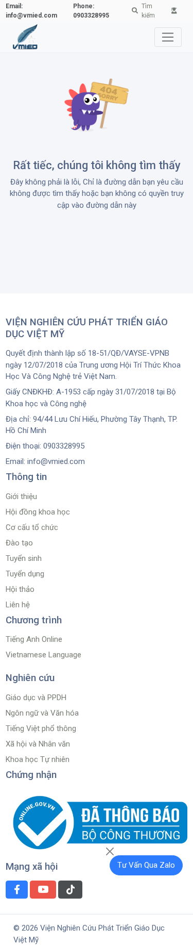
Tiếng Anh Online (34, 639)
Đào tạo (19, 543)
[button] (174, 11)
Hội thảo (20, 589)
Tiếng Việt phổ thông (41, 728)
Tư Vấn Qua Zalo (146, 865)
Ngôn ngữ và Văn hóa (42, 713)
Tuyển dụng (25, 573)
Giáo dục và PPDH (36, 697)
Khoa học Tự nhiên (37, 759)
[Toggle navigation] (168, 37)
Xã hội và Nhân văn (38, 744)
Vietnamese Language (43, 654)
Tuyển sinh (24, 558)
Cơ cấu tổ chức (32, 527)
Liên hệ (18, 604)
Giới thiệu (21, 496)
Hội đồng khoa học (38, 512)
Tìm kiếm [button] (148, 11)
